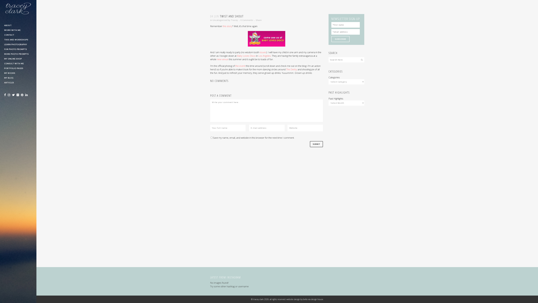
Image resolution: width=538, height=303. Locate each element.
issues (263, 52)
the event (240, 65)
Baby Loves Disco (246, 55)
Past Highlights (336, 98)
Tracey (234, 20)
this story (227, 26)
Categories (334, 77)
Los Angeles (264, 55)
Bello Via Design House (313, 299)
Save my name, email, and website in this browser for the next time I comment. (253, 137)
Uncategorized (220, 20)
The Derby (291, 69)
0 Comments (246, 20)
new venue (223, 59)
